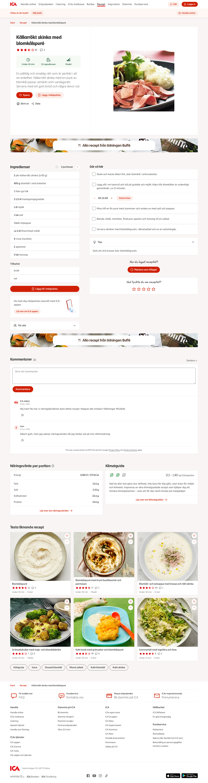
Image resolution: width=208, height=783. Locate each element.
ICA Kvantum (111, 729)
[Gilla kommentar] (22, 415)
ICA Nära (109, 721)
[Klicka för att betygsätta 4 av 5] (148, 289)
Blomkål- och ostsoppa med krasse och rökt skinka (166, 583)
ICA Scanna (15, 746)
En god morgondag (162, 716)
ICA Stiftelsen (159, 712)
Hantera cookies (160, 746)
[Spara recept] (67, 535)
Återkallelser (159, 734)
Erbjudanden (46, 4)
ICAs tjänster (17, 737)
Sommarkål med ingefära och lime (158, 649)
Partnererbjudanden (67, 725)
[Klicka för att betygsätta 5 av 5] (153, 289)
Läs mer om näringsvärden (54, 510)
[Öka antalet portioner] (77, 167)
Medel (68, 64)
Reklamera (158, 729)
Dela (37, 103)
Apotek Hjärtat (17, 725)
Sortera (191, 360)
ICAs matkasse (76, 4)
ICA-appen (15, 742)
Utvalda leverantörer (115, 738)
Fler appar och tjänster (21, 755)
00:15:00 (103, 198)
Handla (14, 707)
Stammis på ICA (66, 707)
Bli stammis (63, 712)
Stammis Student (66, 716)
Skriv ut (25, 103)
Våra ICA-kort (64, 729)
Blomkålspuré (19, 583)
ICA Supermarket (113, 725)
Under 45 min (28, 64)
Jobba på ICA (111, 746)
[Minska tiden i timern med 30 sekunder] (94, 198)
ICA (107, 707)
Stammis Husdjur (66, 721)
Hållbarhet (158, 707)
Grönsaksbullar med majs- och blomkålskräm (36, 649)
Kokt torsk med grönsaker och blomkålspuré (99, 649)
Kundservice (141, 4)
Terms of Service (130, 450)
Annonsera (110, 742)
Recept (101, 4)
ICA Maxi (109, 734)
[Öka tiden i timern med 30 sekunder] (111, 198)
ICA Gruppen (111, 716)
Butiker (91, 4)
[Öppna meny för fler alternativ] (67, 541)
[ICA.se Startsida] (13, 4)
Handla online (28, 4)
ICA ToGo (14, 751)
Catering (61, 4)
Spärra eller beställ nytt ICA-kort (168, 738)
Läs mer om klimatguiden (149, 499)
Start (12, 22)
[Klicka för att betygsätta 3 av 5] (143, 289)
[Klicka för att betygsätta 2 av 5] (138, 289)
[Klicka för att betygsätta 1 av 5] (134, 289)
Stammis (127, 4)
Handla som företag (19, 729)
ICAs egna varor (112, 712)
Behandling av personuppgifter (167, 742)
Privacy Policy (114, 450)
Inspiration (114, 4)
